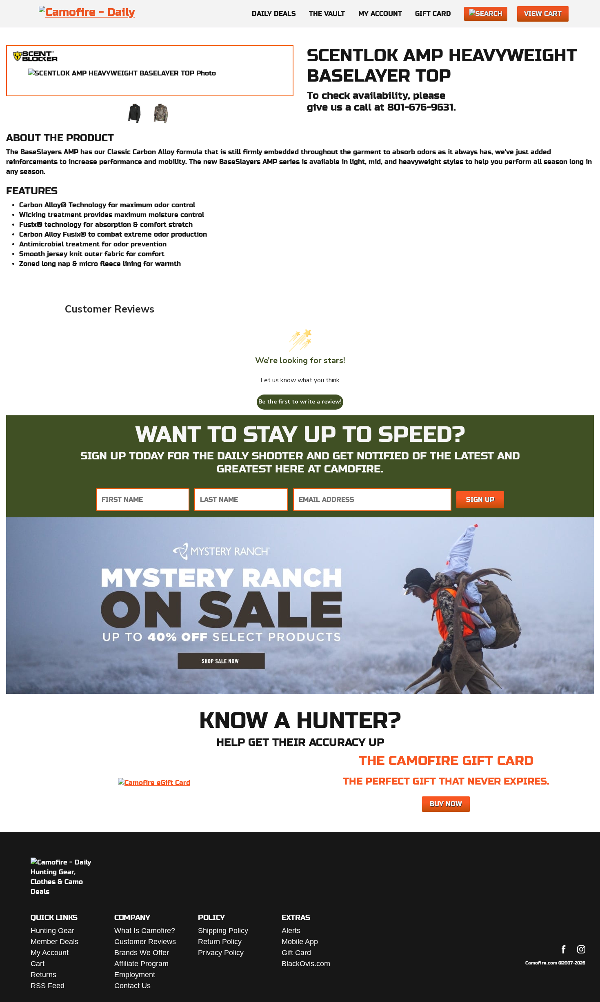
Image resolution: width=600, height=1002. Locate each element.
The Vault (327, 14)
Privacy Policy (221, 953)
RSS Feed (47, 986)
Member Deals (54, 942)
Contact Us (132, 986)
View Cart (543, 14)
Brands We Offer (141, 953)
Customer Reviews (145, 942)
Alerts (291, 931)
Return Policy (220, 942)
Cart (37, 964)
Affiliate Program (141, 964)
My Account (380, 14)
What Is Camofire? (144, 931)
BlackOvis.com (306, 964)
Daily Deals (274, 14)
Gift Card (433, 14)
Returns (43, 975)
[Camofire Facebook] (564, 949)
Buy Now (446, 804)
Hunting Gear (52, 931)
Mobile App (300, 942)
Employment (134, 975)
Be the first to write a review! (300, 402)
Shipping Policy (223, 931)
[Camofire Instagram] (581, 949)
